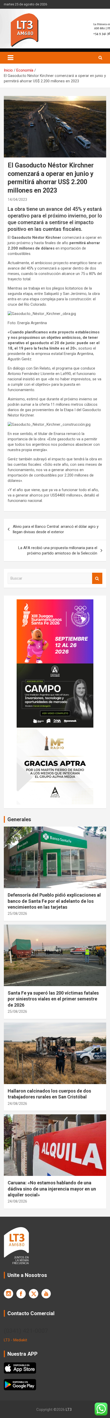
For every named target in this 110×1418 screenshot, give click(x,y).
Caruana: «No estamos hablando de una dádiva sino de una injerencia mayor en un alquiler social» (52, 1188)
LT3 (69, 1409)
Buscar (97, 578)
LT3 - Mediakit (15, 1340)
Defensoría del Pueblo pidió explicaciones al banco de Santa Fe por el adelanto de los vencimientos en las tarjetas (54, 901)
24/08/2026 (17, 1104)
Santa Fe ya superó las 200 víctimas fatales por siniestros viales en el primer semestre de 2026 (53, 999)
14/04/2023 (17, 199)
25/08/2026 (17, 913)
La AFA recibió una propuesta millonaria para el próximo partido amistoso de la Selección (57, 551)
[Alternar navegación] (10, 58)
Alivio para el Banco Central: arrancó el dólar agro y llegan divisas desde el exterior (55, 529)
